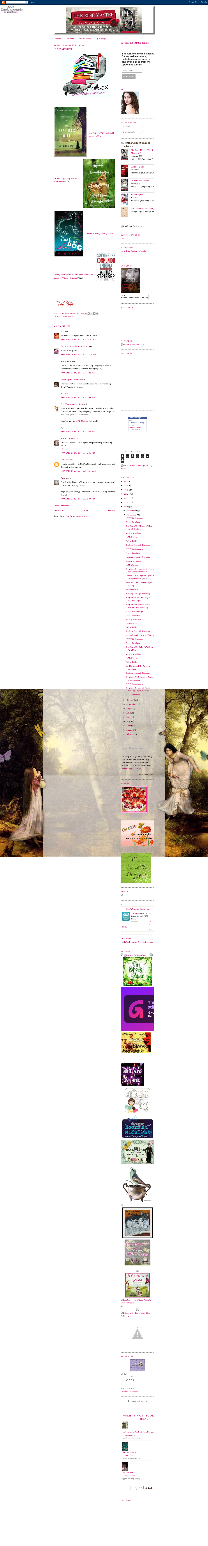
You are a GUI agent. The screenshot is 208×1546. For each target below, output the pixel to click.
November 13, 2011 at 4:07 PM (78, 453)
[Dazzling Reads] (137, 1347)
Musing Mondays (133, 533)
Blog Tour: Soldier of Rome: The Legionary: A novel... (138, 689)
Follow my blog (137, 429)
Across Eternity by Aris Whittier (140, 635)
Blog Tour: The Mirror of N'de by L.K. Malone (139, 528)
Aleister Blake (137, 167)
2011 (126, 507)
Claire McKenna (129, 1455)
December (131, 510)
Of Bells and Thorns (140, 181)
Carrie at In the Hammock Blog (74, 346)
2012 (126, 502)
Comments (129, 132)
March (129, 730)
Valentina (134, 913)
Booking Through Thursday (138, 545)
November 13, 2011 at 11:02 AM (78, 354)
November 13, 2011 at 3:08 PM (78, 431)
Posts (127, 127)
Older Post (111, 510)
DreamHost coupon (130, 1392)
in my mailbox (69, 317)
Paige (63, 478)
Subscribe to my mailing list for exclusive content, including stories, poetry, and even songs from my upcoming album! (138, 59)
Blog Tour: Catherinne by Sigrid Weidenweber (139, 678)
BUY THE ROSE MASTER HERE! (135, 43)
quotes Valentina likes (132, 748)
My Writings (100, 39)
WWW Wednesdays (134, 518)
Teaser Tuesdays (133, 522)
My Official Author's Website (133, 251)
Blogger (142, 1401)
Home (58, 39)
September (131, 704)
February (130, 734)
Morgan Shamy (129, 1476)
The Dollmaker (128, 1472)
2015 (126, 489)
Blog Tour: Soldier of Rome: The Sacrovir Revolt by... (138, 606)
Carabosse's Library (136, 422)
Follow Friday (132, 541)
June (128, 717)
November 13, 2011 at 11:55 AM (78, 397)
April (128, 725)
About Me (69, 39)
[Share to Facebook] (94, 313)
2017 (126, 481)
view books (149, 930)
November (131, 515)
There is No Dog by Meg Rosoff (99, 233)
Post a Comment (61, 506)
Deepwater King (129, 1452)
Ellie (63, 331)
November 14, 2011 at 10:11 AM (78, 471)
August (129, 708)
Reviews (132, 427)
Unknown (65, 460)
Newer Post (59, 510)
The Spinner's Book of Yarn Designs (138, 1432)
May (128, 721)
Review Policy (84, 39)
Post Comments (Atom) (76, 516)
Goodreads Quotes (146, 774)
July (128, 713)
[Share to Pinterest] (97, 313)
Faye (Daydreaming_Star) (72, 404)
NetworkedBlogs (135, 418)
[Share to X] (91, 313)
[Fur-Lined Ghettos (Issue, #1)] (126, 212)
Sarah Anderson (129, 1435)
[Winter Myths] (126, 199)
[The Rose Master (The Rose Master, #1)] (126, 155)
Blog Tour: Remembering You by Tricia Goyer (139, 599)
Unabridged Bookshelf (71, 379)
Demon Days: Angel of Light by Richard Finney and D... (140, 577)
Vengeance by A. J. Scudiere (138, 557)
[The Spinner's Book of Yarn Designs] (125, 1428)
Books (138, 427)
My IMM (64, 393)
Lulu (123, 238)
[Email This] (85, 313)
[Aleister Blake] (126, 171)
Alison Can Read (68, 438)
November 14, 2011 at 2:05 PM (78, 499)
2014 (126, 494)
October (130, 700)
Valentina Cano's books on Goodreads (135, 144)
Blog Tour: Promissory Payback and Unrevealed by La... (140, 570)
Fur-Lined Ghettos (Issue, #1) (144, 208)
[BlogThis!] (88, 313)
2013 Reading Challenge (137, 908)
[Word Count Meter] (130, 1373)
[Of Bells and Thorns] (126, 185)
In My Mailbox (82, 421)
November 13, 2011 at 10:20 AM (79, 339)
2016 (126, 485)
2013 (126, 498)
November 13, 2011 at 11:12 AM (78, 373)
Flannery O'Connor (133, 768)
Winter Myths (137, 195)
